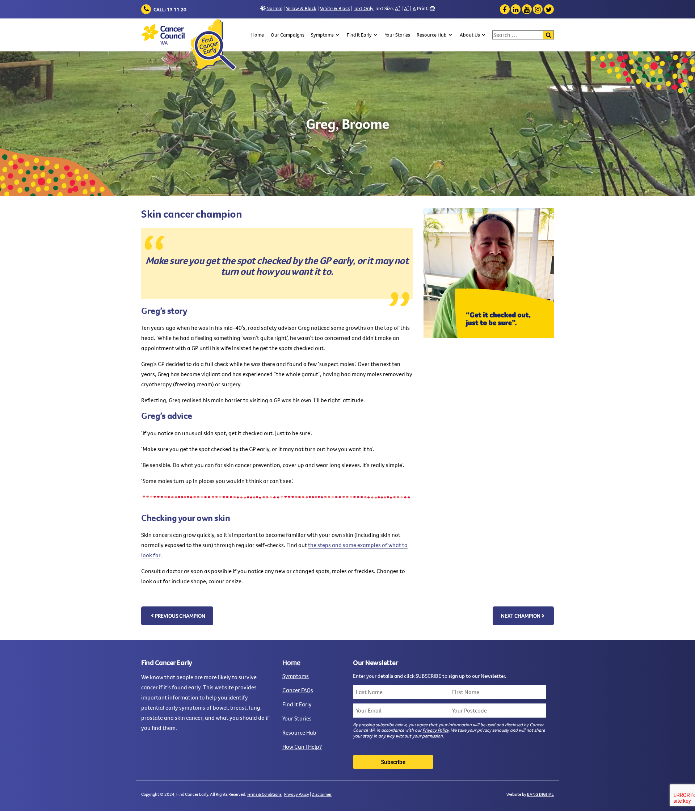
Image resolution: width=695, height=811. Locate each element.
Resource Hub (432, 34)
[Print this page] (432, 8)
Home (257, 34)
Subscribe (393, 761)
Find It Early (359, 34)
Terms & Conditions (264, 794)
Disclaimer (322, 794)
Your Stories (397, 34)
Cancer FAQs (297, 690)
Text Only (364, 8)
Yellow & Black (301, 8)
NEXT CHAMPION (520, 615)
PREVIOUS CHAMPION (180, 615)
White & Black (335, 8)
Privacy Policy (435, 730)
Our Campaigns (287, 34)
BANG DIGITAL (540, 794)
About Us (470, 34)
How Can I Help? (302, 746)
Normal (274, 8)
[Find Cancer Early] (188, 45)
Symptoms (322, 34)
